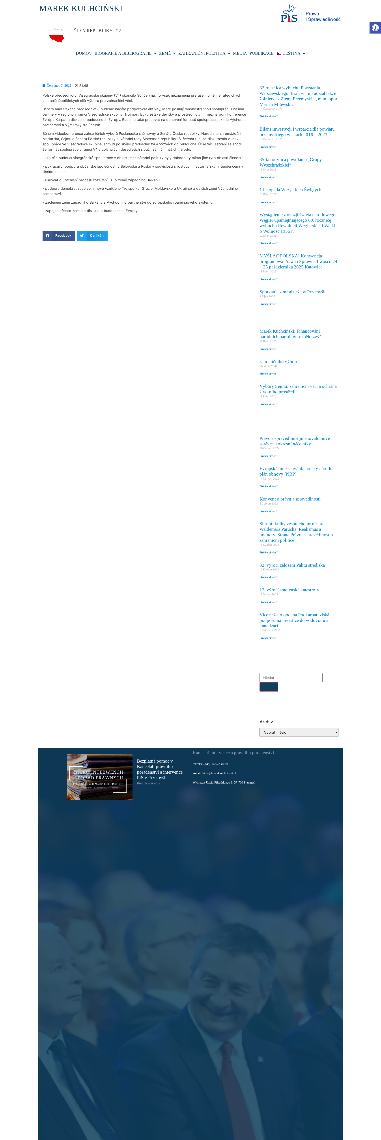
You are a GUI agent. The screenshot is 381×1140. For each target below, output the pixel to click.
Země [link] (165, 53)
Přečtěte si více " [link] (269, 116)
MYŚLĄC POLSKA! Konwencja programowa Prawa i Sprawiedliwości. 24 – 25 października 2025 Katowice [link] (298, 261)
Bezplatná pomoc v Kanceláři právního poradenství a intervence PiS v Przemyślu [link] (160, 769)
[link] (375, 28)
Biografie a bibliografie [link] (123, 53)
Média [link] (240, 53)
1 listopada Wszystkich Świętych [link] (290, 189)
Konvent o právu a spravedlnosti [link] (290, 498)
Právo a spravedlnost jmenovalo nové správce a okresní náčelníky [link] (295, 441)
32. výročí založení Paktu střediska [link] (292, 565)
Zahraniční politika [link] (202, 53)
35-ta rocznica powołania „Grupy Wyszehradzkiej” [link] (291, 162)
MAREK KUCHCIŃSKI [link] (81, 8)
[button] (59, 236)
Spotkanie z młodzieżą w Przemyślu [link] (293, 291)
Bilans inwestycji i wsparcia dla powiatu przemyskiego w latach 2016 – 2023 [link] (297, 131)
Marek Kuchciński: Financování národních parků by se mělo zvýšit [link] (292, 333)
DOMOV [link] (84, 53)
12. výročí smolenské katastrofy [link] (289, 589)
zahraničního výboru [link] (279, 361)
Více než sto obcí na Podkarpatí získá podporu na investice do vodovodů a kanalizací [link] (294, 620)
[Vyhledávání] (291, 677)
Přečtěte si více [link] (148, 783)
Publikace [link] (262, 53)
